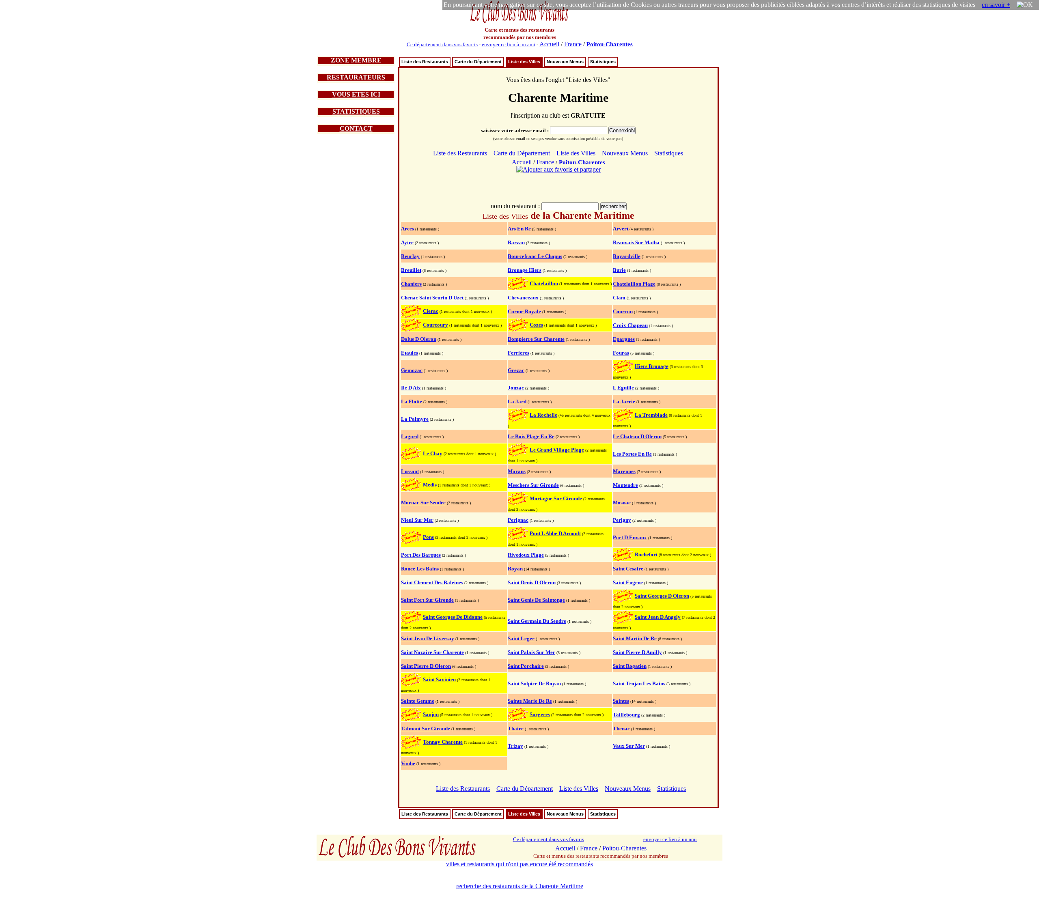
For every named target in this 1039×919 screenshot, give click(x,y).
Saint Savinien (439, 679)
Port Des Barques (421, 555)
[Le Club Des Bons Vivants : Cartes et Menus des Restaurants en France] (519, 22)
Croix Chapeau (630, 325)
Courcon (623, 311)
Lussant (410, 471)
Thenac (621, 728)
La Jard (517, 401)
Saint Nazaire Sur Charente (432, 652)
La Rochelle (543, 415)
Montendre (625, 485)
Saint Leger (521, 638)
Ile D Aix (411, 388)
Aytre (407, 242)
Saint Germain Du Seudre (537, 621)
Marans (517, 471)
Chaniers (411, 284)
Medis (430, 485)
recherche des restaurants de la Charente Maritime (519, 885)
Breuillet (411, 270)
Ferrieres (518, 353)
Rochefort (646, 554)
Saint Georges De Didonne (453, 617)
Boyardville (626, 256)
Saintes (621, 701)
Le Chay (432, 453)
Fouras (621, 353)
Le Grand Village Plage (557, 450)
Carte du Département (478, 61)
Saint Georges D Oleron (662, 596)
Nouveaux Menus (565, 61)
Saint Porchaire (526, 666)
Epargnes (624, 339)
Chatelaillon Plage (634, 284)
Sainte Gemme (417, 701)
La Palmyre (415, 419)
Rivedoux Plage (526, 555)
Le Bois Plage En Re (531, 436)
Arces (407, 229)
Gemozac (411, 370)
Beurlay (410, 256)
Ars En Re (519, 229)
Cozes (536, 325)
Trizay (515, 746)
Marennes (624, 471)
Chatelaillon (544, 283)
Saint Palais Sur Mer (531, 652)
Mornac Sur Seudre (423, 502)
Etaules (409, 353)
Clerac (430, 311)
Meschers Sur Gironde (533, 485)
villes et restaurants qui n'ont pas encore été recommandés (519, 864)
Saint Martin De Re (635, 638)
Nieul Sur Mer (417, 520)
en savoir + (996, 4)
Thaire (516, 728)
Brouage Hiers (524, 270)
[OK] (1025, 5)
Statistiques (603, 61)
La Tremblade (651, 415)
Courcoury (435, 325)
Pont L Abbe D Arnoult (555, 533)
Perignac (518, 520)
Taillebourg (626, 715)
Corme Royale (524, 311)
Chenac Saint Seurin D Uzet (432, 298)
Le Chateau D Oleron (637, 436)
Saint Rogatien (630, 666)
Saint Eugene (628, 582)
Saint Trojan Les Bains (639, 683)
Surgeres (540, 714)
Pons (428, 537)
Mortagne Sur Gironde (556, 498)
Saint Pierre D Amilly (637, 652)
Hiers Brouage (651, 366)
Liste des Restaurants (424, 61)
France (573, 44)
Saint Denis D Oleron (532, 582)
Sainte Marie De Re (530, 701)
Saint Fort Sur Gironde (427, 600)
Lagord (409, 436)
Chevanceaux (523, 298)
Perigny (622, 520)
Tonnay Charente (443, 742)
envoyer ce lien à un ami (508, 44)
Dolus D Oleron (418, 339)
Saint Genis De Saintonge (536, 600)
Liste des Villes (524, 61)
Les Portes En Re (632, 454)
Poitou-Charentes (609, 44)
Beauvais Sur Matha (636, 242)
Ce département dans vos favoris (442, 44)
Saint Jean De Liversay (427, 638)
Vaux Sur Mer (629, 746)
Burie (619, 270)
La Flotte (411, 401)
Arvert (620, 229)
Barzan (516, 242)
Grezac (516, 370)
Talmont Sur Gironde (425, 728)
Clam (619, 298)
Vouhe (408, 763)
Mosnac (622, 502)
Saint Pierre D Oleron (426, 666)
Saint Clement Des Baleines (432, 582)
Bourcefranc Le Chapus (535, 256)
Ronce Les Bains (420, 569)
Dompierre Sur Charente (536, 339)
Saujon (431, 714)
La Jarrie (624, 401)
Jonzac (516, 388)
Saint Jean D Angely (658, 617)
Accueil (549, 44)
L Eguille (623, 388)
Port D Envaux (630, 537)
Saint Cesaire (628, 569)
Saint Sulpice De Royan (534, 683)
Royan (515, 569)
